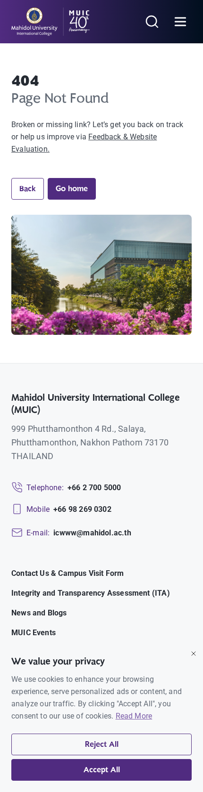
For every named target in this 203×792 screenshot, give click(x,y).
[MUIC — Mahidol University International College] (50, 22)
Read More (134, 715)
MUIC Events (33, 632)
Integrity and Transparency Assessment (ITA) (90, 593)
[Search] (152, 21)
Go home (72, 189)
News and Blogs (39, 612)
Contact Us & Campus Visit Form (67, 573)
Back (27, 189)
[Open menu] (180, 21)
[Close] (193, 653)
